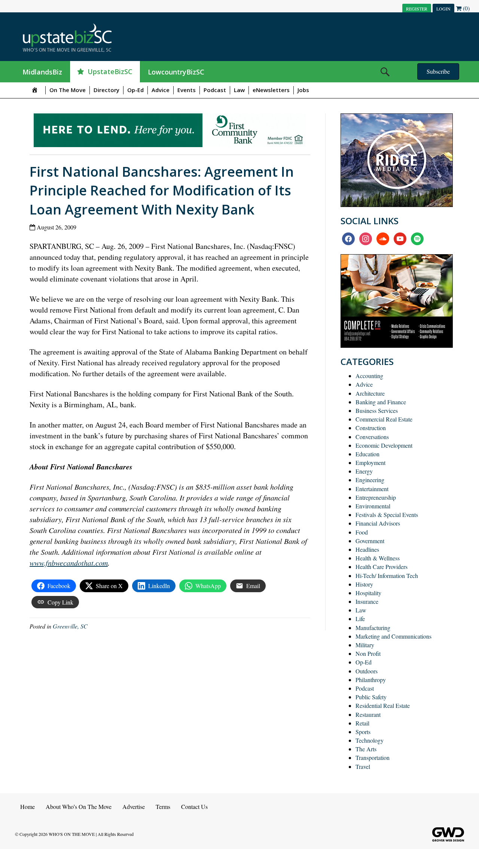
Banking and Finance (381, 402)
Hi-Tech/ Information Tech (387, 575)
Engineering (370, 480)
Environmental (373, 506)
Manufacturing (373, 628)
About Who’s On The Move (79, 806)
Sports (363, 732)
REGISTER (416, 9)
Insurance (367, 601)
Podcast (215, 90)
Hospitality (368, 593)
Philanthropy (371, 680)
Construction (371, 428)
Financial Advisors (378, 523)
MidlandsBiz (42, 71)
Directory (106, 90)
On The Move (67, 90)
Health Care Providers (382, 566)
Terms (163, 806)
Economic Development (384, 445)
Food (362, 532)
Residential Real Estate (383, 705)
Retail (362, 723)
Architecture (370, 393)
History (364, 584)
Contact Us (194, 806)
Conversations (372, 437)
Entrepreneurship (376, 497)
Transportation (373, 757)
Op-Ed (135, 90)
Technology (370, 740)
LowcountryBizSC (176, 71)
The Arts (366, 749)
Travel (363, 766)
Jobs (303, 90)
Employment (370, 462)
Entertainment (372, 489)
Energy (364, 471)
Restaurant (368, 714)
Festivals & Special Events (387, 514)
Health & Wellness (378, 558)
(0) (465, 8)
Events (186, 90)
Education (367, 454)
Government (370, 541)
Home (27, 806)
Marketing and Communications (393, 636)
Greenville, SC (70, 626)
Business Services (377, 410)
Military (365, 645)
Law (239, 90)
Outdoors (367, 671)
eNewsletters (271, 90)
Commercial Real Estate (384, 419)
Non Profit (368, 653)
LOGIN (443, 9)
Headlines (367, 549)
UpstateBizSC (110, 71)
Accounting (369, 376)
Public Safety (371, 697)
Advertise (133, 806)
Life (360, 619)
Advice (161, 90)
